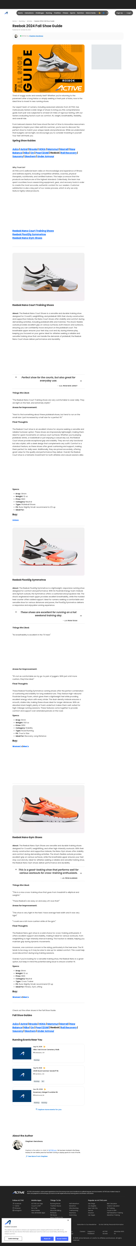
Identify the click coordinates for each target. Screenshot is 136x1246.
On (32, 152)
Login (129, 13)
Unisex (15, 520)
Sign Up (120, 13)
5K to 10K (34, 1208)
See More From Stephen (38, 1156)
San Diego (91, 1204)
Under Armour (45, 156)
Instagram (18, 1210)
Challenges (40, 13)
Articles (29, 21)
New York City (93, 1208)
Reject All (47, 1239)
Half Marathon (74, 1204)
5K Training (111, 1208)
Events (20, 13)
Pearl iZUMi (42, 152)
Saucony (17, 156)
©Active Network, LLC (82, 1238)
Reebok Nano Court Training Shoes (33, 230)
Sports (72, 13)
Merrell (64, 149)
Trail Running (73, 1210)
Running (49, 13)
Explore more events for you (49, 1109)
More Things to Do (56, 1217)
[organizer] (103, 13)
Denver (90, 1210)
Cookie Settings (13, 1239)
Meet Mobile (35, 1210)
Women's (17, 746)
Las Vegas (91, 1215)
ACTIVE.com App (37, 1204)
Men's (26, 746)
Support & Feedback (91, 1232)
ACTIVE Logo (16, 1192)
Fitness (65, 13)
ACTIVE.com (53, 1150)
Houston (91, 1213)
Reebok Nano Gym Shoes (27, 238)
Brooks (33, 149)
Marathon (72, 1206)
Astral (24, 149)
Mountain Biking (55, 1210)
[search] (107, 13)
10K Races (53, 1215)
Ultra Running (73, 1208)
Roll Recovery (69, 152)
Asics (15, 149)
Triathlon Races (55, 1206)
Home (14, 21)
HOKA (42, 149)
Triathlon (57, 13)
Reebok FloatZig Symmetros (29, 234)
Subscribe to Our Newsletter (86, 1224)
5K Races (53, 1213)
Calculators (29, 13)
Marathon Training (113, 1215)
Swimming (72, 1215)
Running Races (55, 1204)
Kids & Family (90, 13)
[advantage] (99, 13)
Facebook (17, 1204)
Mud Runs (72, 1213)
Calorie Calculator (113, 1206)
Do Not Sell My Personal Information (111, 1224)
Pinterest (17, 1208)
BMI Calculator (112, 1204)
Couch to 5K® (36, 1206)
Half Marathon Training (115, 1213)
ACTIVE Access (105, 1232)
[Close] (68, 1220)
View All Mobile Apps (38, 1213)
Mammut (53, 149)
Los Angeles (92, 1206)
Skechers (30, 156)
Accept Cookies (62, 1239)
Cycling (52, 1208)
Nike (26, 152)
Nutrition (80, 13)
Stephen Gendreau (36, 36)
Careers (82, 1231)
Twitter (16, 1206)
